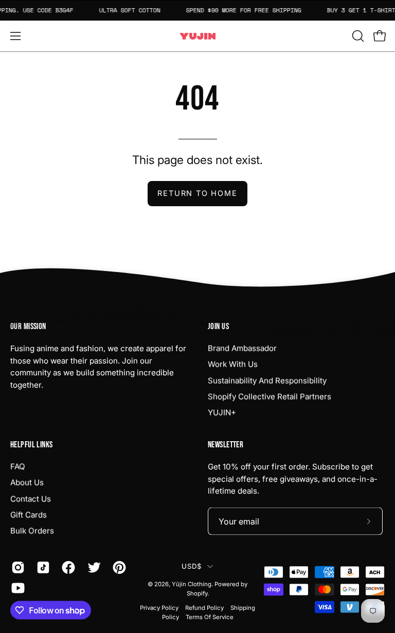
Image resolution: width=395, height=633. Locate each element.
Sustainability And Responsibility (267, 380)
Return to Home (197, 193)
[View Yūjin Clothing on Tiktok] (41, 567)
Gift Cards (28, 514)
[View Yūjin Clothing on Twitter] (92, 567)
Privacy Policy (159, 607)
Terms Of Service (210, 616)
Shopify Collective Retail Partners (269, 396)
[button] (357, 36)
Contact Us (30, 498)
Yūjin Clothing (191, 584)
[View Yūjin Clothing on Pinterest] (117, 567)
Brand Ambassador (242, 348)
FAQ (17, 466)
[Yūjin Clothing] (197, 36)
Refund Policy (204, 607)
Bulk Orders (32, 531)
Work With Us (233, 364)
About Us (27, 482)
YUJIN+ (222, 413)
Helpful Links (31, 445)
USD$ (192, 566)
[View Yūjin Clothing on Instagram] (16, 567)
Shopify (197, 593)
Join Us (218, 326)
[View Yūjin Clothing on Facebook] (67, 567)
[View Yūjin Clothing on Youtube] (16, 588)
